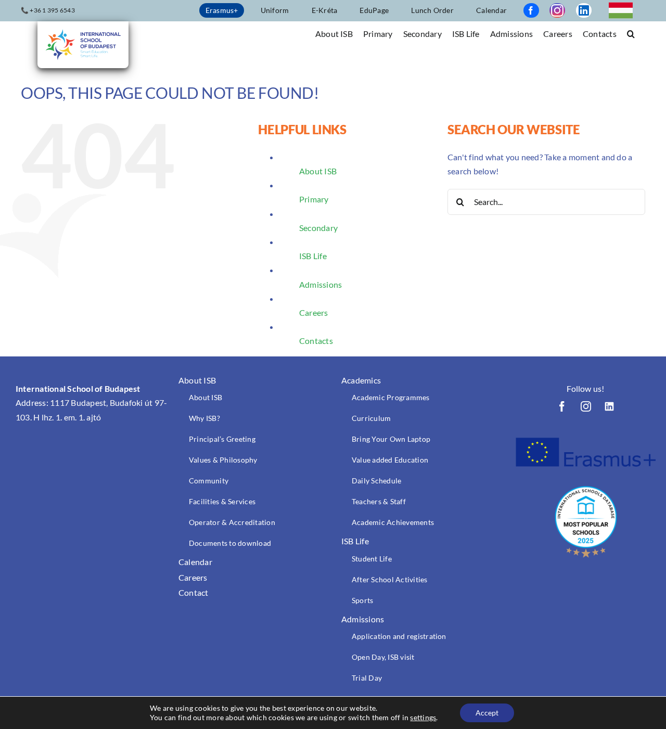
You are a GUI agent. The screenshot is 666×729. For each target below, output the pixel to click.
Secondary (318, 228)
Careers (313, 312)
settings (423, 717)
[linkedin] (584, 10)
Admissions (320, 284)
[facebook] (531, 10)
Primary (314, 199)
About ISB (318, 171)
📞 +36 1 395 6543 (48, 10)
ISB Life (313, 256)
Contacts (316, 341)
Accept (487, 712)
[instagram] (557, 10)
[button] (631, 33)
